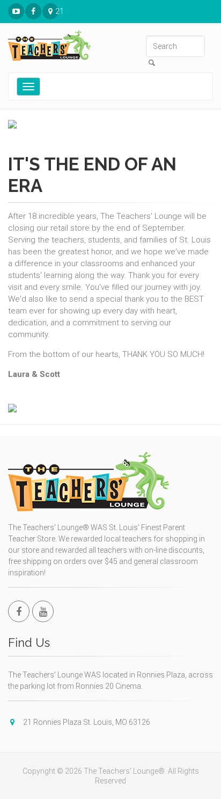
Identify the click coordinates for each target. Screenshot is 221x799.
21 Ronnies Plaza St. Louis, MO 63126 (56, 11)
